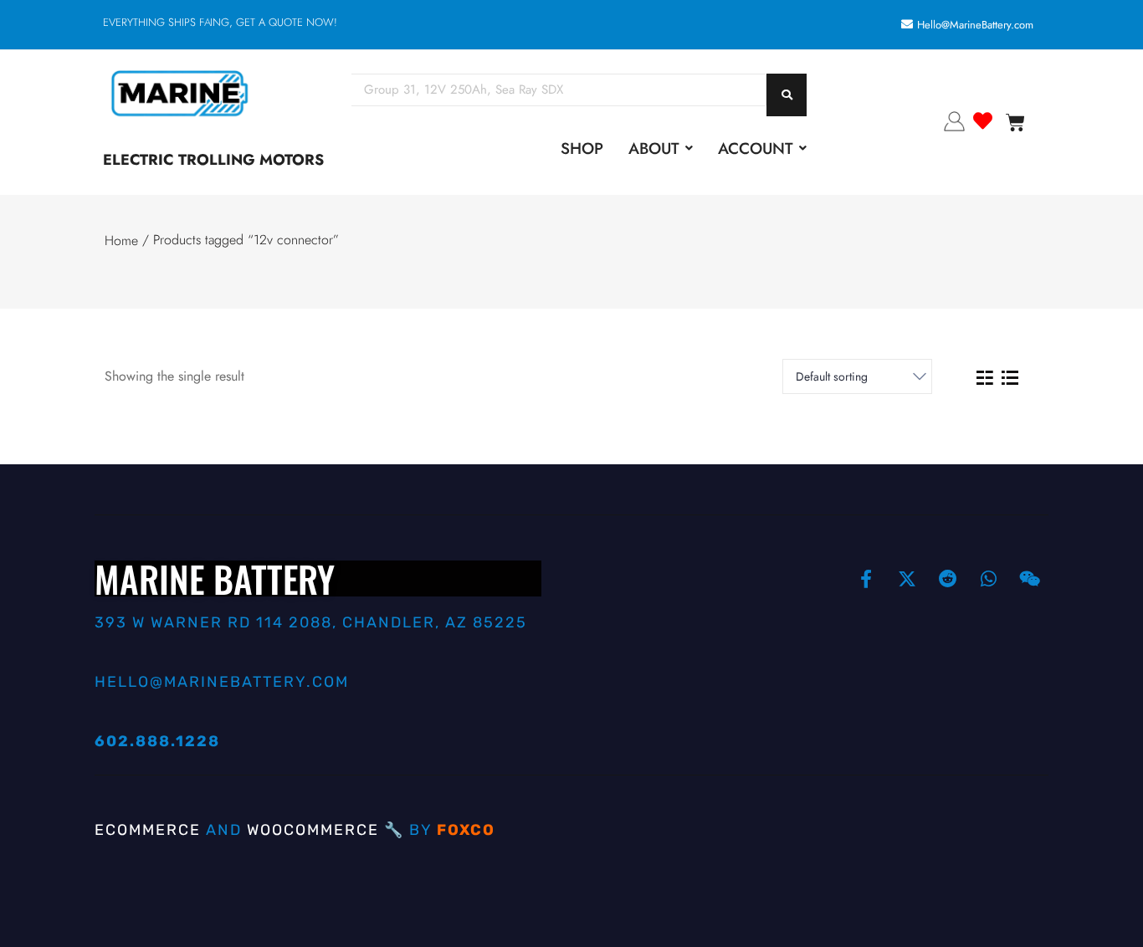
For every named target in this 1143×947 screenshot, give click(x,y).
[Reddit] (948, 579)
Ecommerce (148, 830)
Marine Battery (215, 578)
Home (121, 240)
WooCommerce (313, 830)
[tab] (984, 377)
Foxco (466, 830)
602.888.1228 (157, 741)
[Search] (786, 95)
